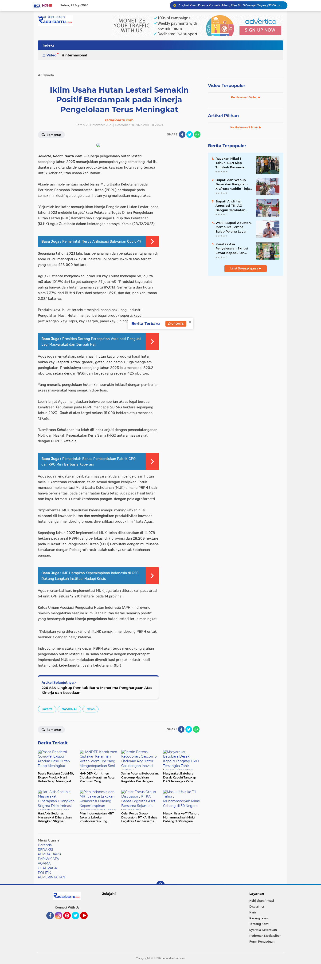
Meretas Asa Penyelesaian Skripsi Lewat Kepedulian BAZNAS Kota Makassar (231, 248)
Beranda (45, 845)
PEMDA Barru (49, 854)
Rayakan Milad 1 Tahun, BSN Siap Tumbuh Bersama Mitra (229, 163)
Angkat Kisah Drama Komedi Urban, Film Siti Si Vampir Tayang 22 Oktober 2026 (230, 5)
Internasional (75, 55)
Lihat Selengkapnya (244, 268)
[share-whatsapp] (197, 134)
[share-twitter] (189, 134)
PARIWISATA (48, 859)
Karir (252, 912)
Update (177, 323)
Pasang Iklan (258, 918)
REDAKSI (45, 850)
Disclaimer (256, 906)
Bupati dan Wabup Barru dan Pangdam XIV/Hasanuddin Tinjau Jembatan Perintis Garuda (233, 184)
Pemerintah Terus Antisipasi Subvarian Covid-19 (101, 241)
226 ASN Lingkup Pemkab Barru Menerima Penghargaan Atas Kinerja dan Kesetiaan (97, 690)
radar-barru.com (51, 17)
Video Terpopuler (226, 85)
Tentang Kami (259, 924)
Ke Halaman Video (244, 97)
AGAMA (44, 863)
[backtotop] (160, 885)
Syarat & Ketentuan (263, 930)
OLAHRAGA (47, 868)
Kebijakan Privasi (261, 900)
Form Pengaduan (261, 941)
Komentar (53, 135)
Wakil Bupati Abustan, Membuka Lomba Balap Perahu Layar (233, 227)
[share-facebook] (182, 134)
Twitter (77, 921)
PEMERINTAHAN (51, 877)
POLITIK (44, 873)
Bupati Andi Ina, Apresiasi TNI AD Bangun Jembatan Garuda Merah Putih (231, 205)
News (90, 709)
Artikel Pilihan (223, 115)
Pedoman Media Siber (265, 935)
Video (51, 55)
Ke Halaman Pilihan (244, 127)
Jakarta (47, 709)
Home (47, 5)
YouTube (87, 921)
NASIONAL (69, 709)
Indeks (48, 45)
